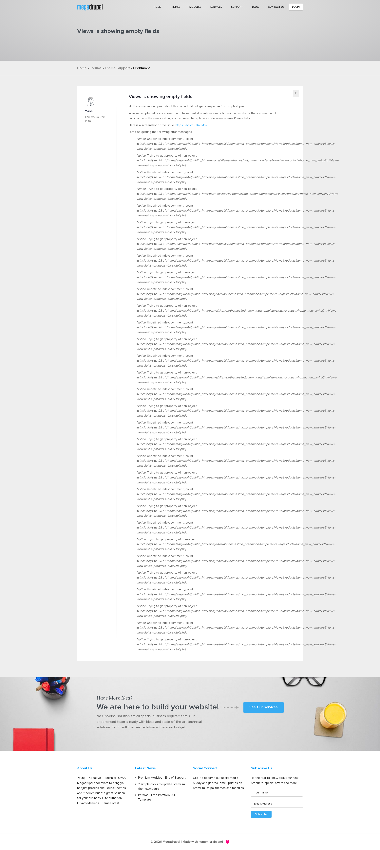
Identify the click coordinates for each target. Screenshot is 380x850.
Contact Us (276, 7)
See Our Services (263, 707)
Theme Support (117, 68)
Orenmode (141, 68)
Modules (195, 7)
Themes (175, 7)
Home (157, 7)
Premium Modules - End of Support (162, 777)
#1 (296, 93)
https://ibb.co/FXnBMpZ (192, 125)
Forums (96, 68)
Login (296, 7)
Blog (255, 7)
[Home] (90, 6)
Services (216, 7)
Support (237, 7)
